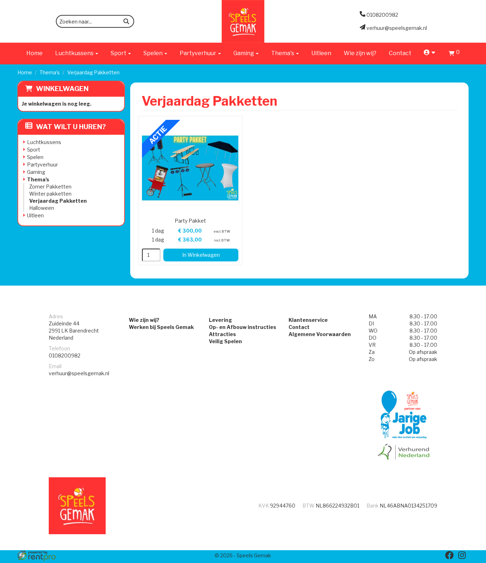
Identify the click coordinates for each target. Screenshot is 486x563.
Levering (220, 320)
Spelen (35, 157)
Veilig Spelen (225, 341)
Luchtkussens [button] (75, 53)
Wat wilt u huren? (71, 127)
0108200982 (64, 355)
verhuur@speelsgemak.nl (79, 373)
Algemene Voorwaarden (320, 334)
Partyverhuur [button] (198, 53)
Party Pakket (190, 221)
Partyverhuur (42, 164)
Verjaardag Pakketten (58, 201)
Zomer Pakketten (50, 187)
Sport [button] (119, 53)
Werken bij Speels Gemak (161, 327)
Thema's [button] (283, 53)
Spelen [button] (153, 53)
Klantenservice (308, 320)
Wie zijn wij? (360, 53)
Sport (33, 150)
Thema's (49, 72)
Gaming (36, 172)
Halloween (41, 208)
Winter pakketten (50, 194)
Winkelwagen (62, 89)
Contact (400, 53)
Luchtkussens (44, 142)
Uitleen (321, 53)
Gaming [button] (244, 53)
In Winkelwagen (201, 255)
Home (34, 53)
